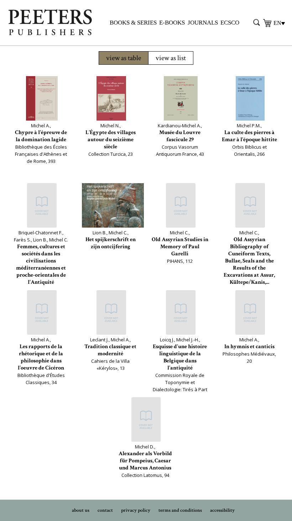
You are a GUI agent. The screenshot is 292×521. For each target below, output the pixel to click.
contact (105, 510)
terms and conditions (180, 510)
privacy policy (135, 510)
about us (80, 510)
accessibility (222, 510)
